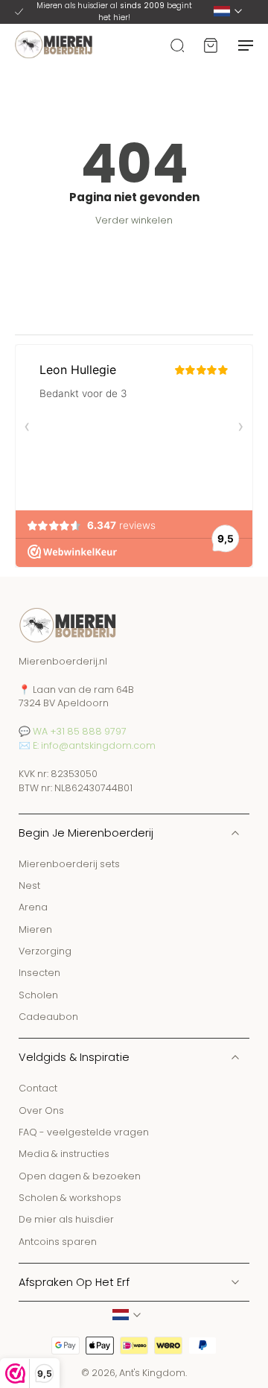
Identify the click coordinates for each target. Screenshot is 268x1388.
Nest (29, 885)
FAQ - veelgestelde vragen (84, 1132)
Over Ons (41, 1109)
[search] (177, 45)
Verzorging (45, 951)
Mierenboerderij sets (69, 863)
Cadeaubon (48, 1016)
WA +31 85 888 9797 (80, 731)
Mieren (35, 928)
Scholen (38, 994)
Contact (38, 1088)
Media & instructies (64, 1153)
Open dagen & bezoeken (80, 1175)
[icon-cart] (210, 45)
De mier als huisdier (66, 1219)
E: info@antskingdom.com (94, 745)
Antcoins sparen (58, 1241)
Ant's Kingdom (152, 1372)
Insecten (39, 972)
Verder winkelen (134, 220)
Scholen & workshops (70, 1197)
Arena (33, 907)
